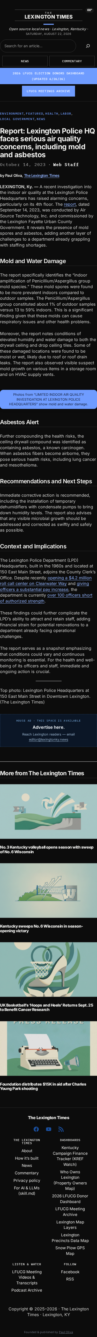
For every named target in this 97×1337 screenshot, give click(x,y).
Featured (34, 113)
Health (51, 113)
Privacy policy (26, 1180)
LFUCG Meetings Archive (48, 91)
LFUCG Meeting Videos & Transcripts (27, 1277)
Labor (66, 113)
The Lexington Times (41, 175)
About (26, 1150)
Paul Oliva (66, 1332)
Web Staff (66, 164)
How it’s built (27, 1158)
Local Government (17, 119)
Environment (12, 113)
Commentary (72, 61)
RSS (70, 1279)
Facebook (70, 1271)
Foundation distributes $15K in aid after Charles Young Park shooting (43, 1086)
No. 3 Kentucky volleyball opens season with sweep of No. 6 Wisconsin (47, 849)
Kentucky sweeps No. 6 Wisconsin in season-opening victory (41, 928)
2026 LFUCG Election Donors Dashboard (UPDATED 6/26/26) (48, 76)
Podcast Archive (26, 1290)
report (70, 204)
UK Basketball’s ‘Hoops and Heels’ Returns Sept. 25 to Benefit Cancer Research (46, 1007)
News (25, 61)
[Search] (88, 45)
